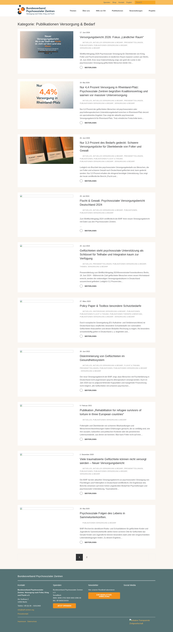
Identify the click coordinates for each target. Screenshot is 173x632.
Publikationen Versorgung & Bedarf (110, 45)
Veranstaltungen (136, 11)
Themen (73, 11)
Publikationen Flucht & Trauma (108, 159)
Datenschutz (32, 621)
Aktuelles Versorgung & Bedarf (108, 42)
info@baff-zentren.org (26, 610)
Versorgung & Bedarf (90, 48)
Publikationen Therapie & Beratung (126, 314)
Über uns (86, 11)
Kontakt (121, 2)
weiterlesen (90, 67)
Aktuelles (87, 42)
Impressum (22, 621)
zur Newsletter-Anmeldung (104, 595)
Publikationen (117, 11)
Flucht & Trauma (132, 365)
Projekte (152, 11)
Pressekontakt (23, 614)
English (129, 2)
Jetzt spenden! (64, 606)
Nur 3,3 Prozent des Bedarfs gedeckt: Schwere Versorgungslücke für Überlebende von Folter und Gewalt (110, 146)
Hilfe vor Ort (101, 11)
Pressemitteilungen (133, 42)
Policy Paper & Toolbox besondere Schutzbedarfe (110, 305)
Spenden (106, 2)
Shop (114, 2)
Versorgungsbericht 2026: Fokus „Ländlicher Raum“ (112, 37)
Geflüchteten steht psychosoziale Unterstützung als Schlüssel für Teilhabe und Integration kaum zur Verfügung (111, 254)
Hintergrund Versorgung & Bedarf (109, 311)
